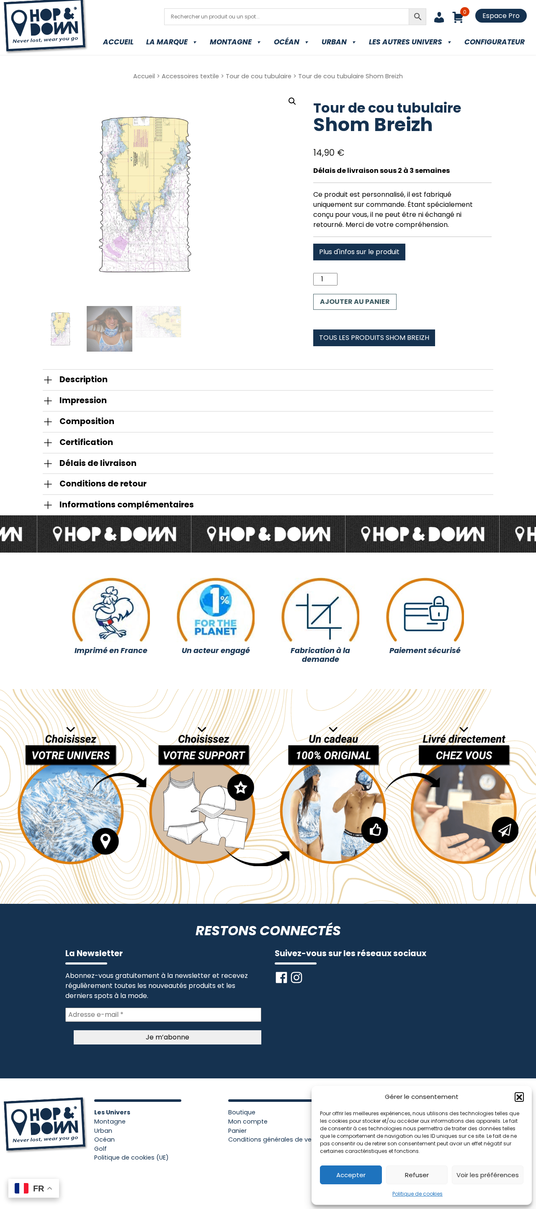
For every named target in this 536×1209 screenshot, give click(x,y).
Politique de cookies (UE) (131, 1157)
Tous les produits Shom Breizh (374, 337)
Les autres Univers (405, 42)
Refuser (417, 1174)
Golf (100, 1149)
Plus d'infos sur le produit (359, 252)
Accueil (118, 42)
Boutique (241, 1112)
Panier (237, 1131)
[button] (519, 1097)
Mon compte (248, 1121)
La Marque (167, 42)
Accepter (351, 1174)
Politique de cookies (417, 1193)
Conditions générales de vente (275, 1139)
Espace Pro (501, 16)
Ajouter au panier (355, 301)
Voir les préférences (487, 1174)
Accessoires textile (190, 76)
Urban (334, 42)
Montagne (231, 42)
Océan (286, 42)
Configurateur (494, 42)
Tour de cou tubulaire (258, 76)
